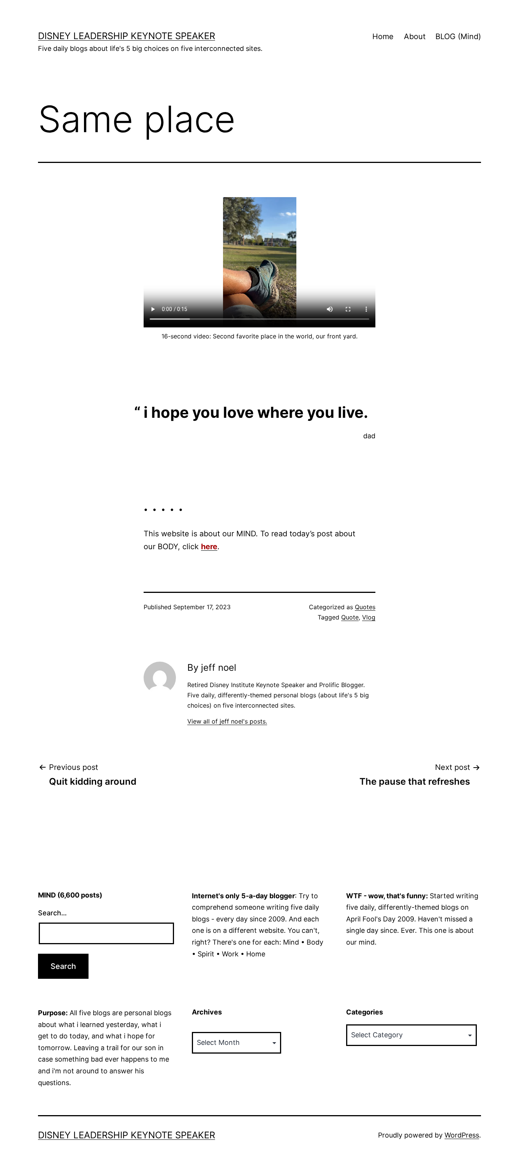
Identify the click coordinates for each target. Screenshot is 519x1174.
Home (383, 36)
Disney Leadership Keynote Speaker (126, 35)
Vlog (368, 617)
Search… (52, 913)
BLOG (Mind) (458, 36)
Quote (350, 617)
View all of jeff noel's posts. (227, 721)
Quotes (365, 607)
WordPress (462, 1135)
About (415, 36)
